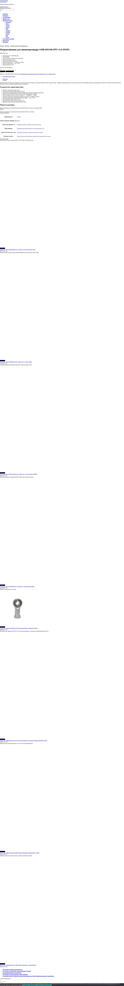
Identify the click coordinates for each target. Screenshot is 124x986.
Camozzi (8, 22)
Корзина (5, 42)
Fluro (7, 37)
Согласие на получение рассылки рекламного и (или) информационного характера (28, 976)
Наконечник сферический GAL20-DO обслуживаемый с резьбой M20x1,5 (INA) (19, 852)
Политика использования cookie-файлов (15, 974)
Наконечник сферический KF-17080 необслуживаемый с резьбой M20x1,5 (18, 965)
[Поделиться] (3, 981)
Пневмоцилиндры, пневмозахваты (18, 46)
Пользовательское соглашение (12, 972)
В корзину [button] (2, 248)
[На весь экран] (2, 981)
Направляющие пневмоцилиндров (29, 74)
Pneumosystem (3, 2)
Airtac (7, 27)
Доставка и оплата (8, 38)
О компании (6, 17)
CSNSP (8, 32)
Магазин (5, 15)
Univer (8, 25)
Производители (7, 20)
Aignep (8, 30)
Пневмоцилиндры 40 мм (9, 76)
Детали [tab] (4, 80)
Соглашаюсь (25, 985)
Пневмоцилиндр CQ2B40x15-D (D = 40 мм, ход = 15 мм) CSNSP (16, 362)
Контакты (6, 40)
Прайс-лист (6, 19)
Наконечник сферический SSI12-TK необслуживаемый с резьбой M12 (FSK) (19, 628)
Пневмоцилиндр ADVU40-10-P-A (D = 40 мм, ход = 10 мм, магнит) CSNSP (18, 474)
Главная (5, 14)
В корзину (3, 71)
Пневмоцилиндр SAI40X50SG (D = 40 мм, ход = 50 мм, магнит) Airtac (17, 586)
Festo (7, 24)
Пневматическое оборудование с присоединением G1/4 (30, 128)
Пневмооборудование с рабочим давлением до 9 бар (30, 132)
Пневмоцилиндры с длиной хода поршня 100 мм (29, 124)
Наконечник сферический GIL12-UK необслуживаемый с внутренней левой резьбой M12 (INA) (23, 740)
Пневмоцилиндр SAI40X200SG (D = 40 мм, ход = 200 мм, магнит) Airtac (18, 249)
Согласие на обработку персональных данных (17, 971)
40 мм (18, 120)
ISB (7, 35)
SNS (7, 29)
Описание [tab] (5, 79)
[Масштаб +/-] (0, 981)
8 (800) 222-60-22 (4, 6)
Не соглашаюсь (33, 985)
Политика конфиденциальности (12, 969)
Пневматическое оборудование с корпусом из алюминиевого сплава (33, 136)
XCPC (7, 34)
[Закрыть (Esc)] (4, 981)
